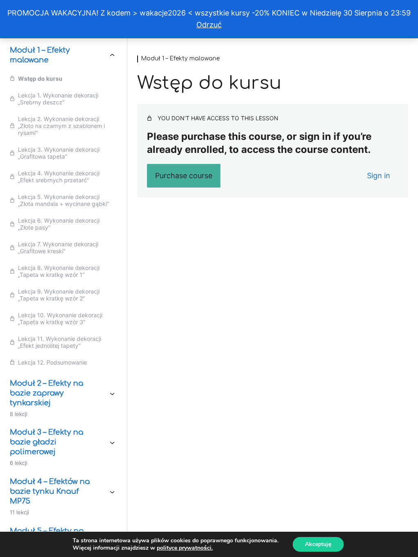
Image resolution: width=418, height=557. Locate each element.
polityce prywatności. (185, 548)
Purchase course (183, 175)
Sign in (378, 175)
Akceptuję (318, 544)
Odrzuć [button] (209, 24)
